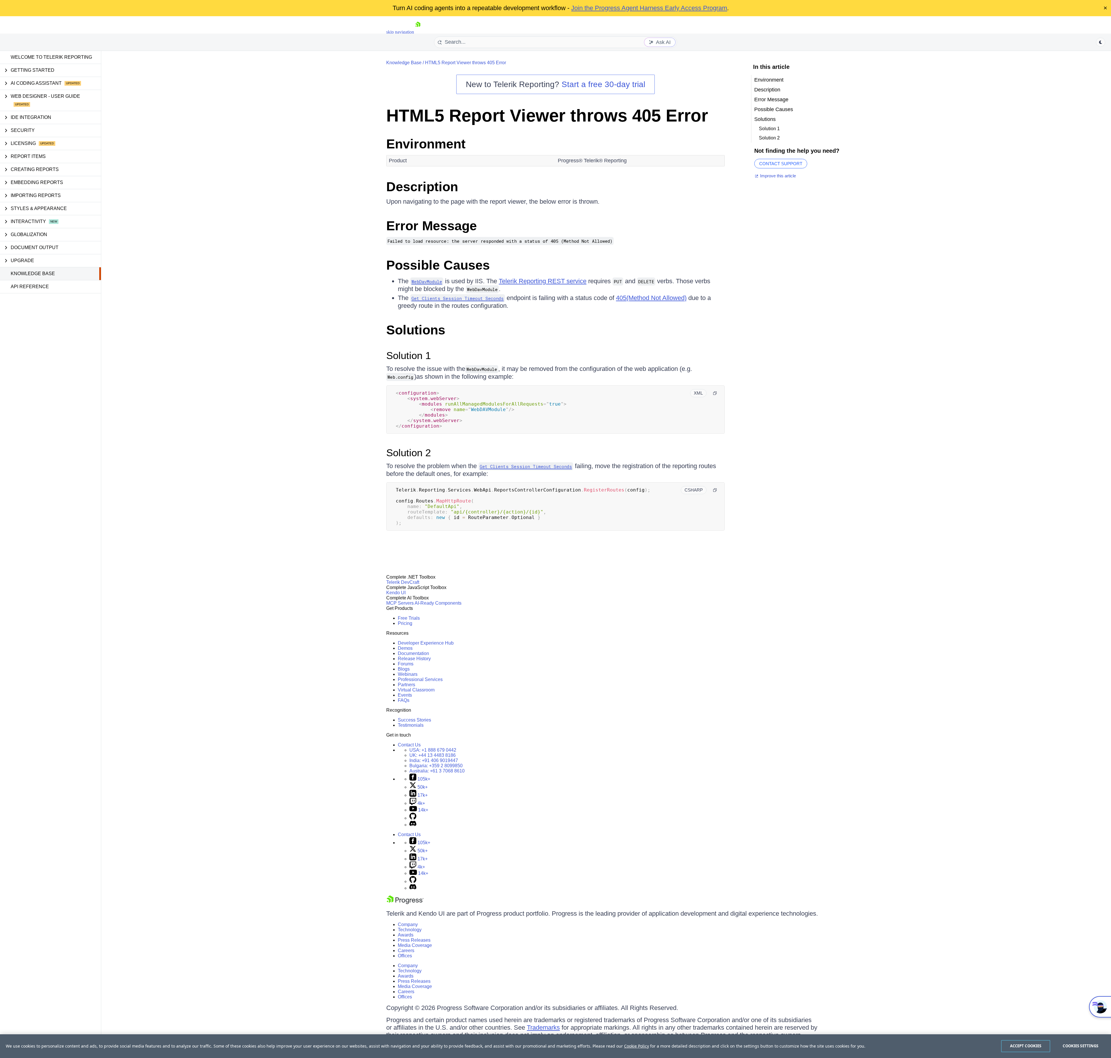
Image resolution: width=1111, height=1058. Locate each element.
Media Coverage (415, 945)
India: (433, 760)
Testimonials (411, 725)
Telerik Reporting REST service (542, 281)
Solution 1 (408, 355)
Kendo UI (396, 592)
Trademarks (543, 1027)
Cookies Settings (1080, 1045)
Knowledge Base (33, 273)
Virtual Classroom (416, 689)
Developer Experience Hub (426, 643)
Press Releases (414, 940)
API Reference (30, 286)
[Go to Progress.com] (405, 902)
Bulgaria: (436, 765)
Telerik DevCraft (402, 582)
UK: (432, 755)
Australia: (437, 770)
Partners (406, 684)
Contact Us (409, 744)
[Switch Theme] (1100, 42)
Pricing (405, 623)
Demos (405, 648)
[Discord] (412, 824)
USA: (432, 750)
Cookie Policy (636, 1046)
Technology (410, 929)
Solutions (415, 330)
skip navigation (400, 32)
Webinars (407, 674)
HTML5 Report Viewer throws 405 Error (465, 62)
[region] (555, 1046)
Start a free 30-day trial (603, 84)
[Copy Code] (715, 393)
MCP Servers (400, 603)
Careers (406, 950)
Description (422, 186)
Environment (426, 144)
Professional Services (420, 679)
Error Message (431, 225)
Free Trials (409, 618)
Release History (414, 658)
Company (408, 924)
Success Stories (414, 719)
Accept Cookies (1026, 1045)
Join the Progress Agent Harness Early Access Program (649, 8)
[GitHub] (412, 818)
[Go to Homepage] (417, 32)
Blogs (404, 669)
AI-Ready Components (438, 603)
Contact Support (780, 163)
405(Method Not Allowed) (651, 297)
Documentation (413, 653)
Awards (405, 934)
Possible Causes (438, 265)
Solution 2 (408, 452)
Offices (405, 955)
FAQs (403, 700)
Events (405, 695)
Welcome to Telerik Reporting (51, 57)
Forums (405, 663)
